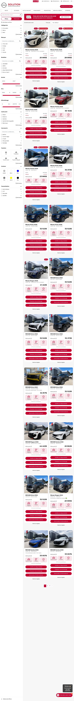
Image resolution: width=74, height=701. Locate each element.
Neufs (6, 10)
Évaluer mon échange (36, 73)
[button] (25, 39)
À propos (67, 10)
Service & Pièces (57, 10)
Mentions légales (36, 80)
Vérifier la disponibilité (36, 69)
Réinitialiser (19, 34)
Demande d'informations (36, 77)
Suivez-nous (46, 1)
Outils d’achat (27, 10)
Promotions (47, 10)
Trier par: (48, 22)
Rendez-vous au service (66, 6)
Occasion (16, 10)
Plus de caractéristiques (36, 65)
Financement (36, 10)
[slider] (2, 84)
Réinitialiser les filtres (7, 22)
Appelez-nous (55, 1)
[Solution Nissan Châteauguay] (10, 5)
